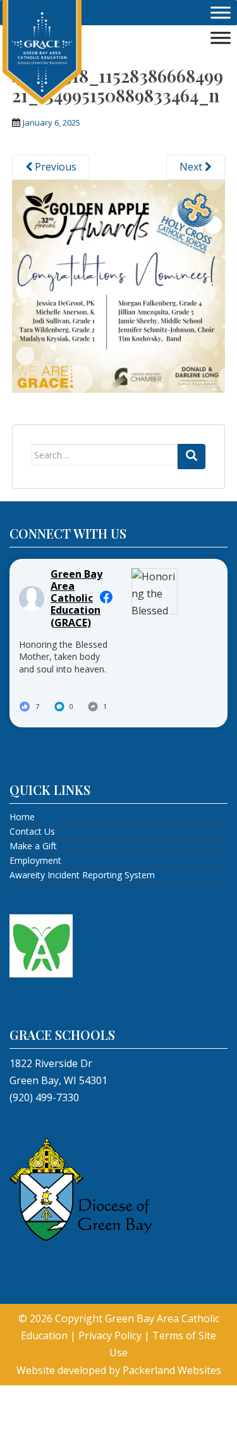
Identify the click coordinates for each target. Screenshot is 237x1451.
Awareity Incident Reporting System (82, 875)
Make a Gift (33, 846)
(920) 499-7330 (44, 1097)
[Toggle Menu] (220, 13)
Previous (54, 167)
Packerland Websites (172, 1370)
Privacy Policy (110, 1335)
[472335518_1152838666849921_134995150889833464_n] (119, 284)
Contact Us (32, 831)
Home (22, 817)
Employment (35, 860)
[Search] (191, 456)
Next (192, 167)
